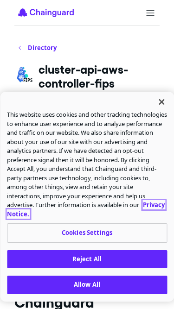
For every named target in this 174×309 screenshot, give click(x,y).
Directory (42, 48)
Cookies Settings (87, 232)
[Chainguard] (46, 12)
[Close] (161, 102)
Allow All (87, 284)
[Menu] (150, 13)
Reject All (87, 259)
